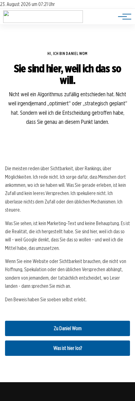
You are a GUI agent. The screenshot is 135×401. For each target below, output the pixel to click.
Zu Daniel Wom (68, 328)
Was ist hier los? (67, 348)
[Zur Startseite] (43, 21)
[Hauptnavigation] (122, 16)
